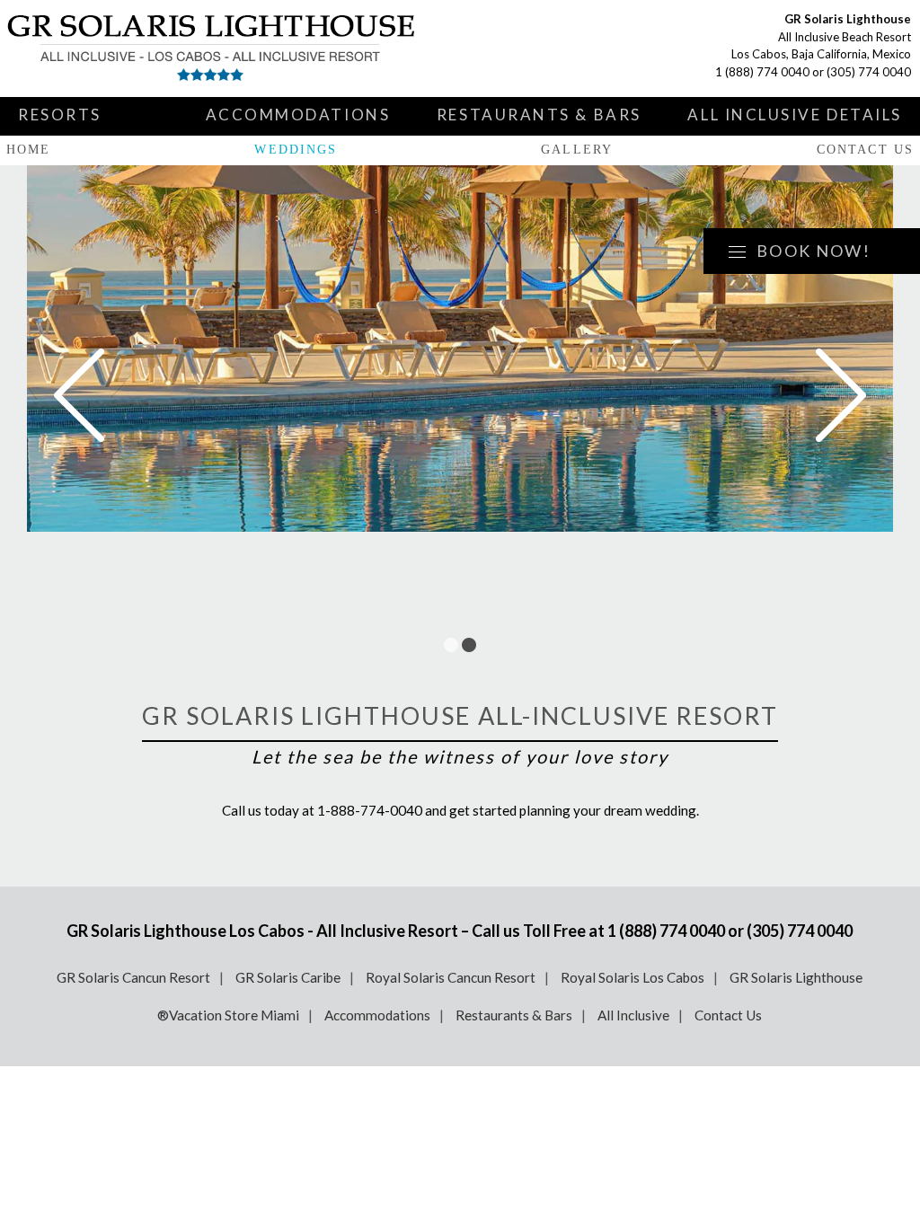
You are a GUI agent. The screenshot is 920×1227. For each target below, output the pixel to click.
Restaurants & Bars (539, 114)
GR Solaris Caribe (288, 977)
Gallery (577, 149)
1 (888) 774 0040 (762, 72)
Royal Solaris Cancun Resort (450, 977)
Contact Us (865, 149)
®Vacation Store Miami (228, 1015)
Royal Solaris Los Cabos (632, 977)
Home (28, 149)
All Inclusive (633, 1015)
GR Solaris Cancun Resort (133, 977)
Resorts (60, 114)
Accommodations (298, 114)
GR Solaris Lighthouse (796, 977)
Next (841, 395)
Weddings (295, 149)
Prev (79, 395)
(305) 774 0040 (869, 72)
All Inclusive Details (794, 114)
